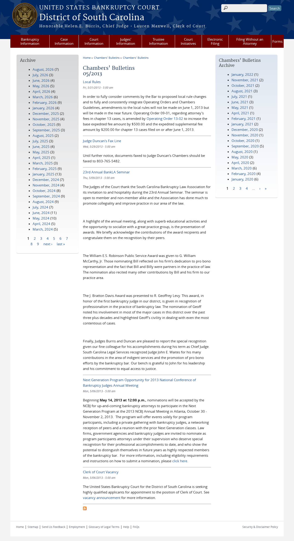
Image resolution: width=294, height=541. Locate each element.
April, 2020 (240, 162)
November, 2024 (46, 185)
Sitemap (33, 527)
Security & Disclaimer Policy (260, 527)
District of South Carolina (91, 17)
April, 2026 (41, 91)
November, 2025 (46, 119)
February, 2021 (244, 118)
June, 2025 (41, 146)
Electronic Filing (215, 41)
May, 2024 (41, 218)
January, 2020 (242, 179)
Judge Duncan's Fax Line (102, 140)
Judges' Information (125, 41)
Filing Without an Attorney (249, 41)
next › (47, 243)
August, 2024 (43, 201)
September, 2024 (46, 196)
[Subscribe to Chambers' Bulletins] (85, 509)
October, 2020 (243, 140)
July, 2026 (40, 75)
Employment (77, 527)
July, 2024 (40, 207)
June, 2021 (240, 102)
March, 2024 (43, 229)
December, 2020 (245, 129)
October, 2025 (44, 124)
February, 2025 (45, 168)
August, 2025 (43, 135)
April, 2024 (41, 223)
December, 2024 (46, 179)
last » (61, 243)
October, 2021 (243, 85)
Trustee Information (158, 41)
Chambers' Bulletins (107, 57)
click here (179, 461)
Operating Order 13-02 (165, 118)
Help (126, 527)
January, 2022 (242, 74)
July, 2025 (40, 141)
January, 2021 (242, 124)
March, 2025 (43, 163)
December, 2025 (46, 113)
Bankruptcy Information (29, 41)
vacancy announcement (101, 497)
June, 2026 (41, 80)
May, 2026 (41, 86)
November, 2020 (245, 135)
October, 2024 (44, 190)
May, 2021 (240, 107)
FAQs (136, 527)
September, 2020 (245, 146)
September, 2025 (46, 130)
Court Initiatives (188, 41)
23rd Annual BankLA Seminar (106, 172)
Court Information (94, 41)
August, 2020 (242, 151)
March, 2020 (242, 168)
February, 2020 (244, 173)
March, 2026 (43, 97)
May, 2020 (240, 157)
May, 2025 (41, 152)
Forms (277, 41)
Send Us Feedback (53, 527)
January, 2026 (43, 108)
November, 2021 (245, 80)
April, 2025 (41, 157)
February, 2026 (45, 102)
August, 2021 (242, 91)
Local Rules (92, 81)
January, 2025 (43, 174)
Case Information (64, 41)
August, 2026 (43, 69)
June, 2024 (41, 212)
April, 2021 (240, 113)
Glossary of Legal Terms (104, 527)
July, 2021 (239, 96)
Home (87, 57)
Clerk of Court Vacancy (101, 472)
